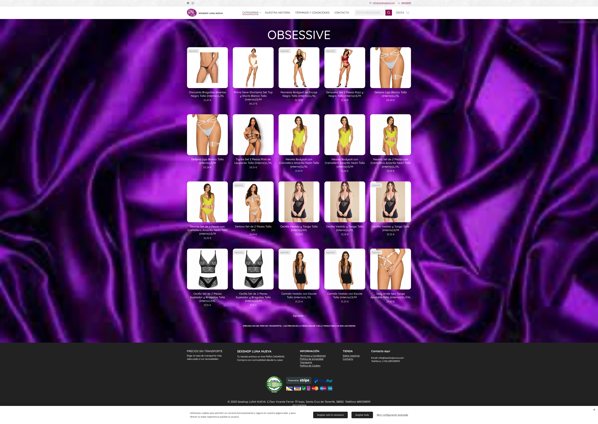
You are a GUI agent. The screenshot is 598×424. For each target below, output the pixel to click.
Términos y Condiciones (313, 355)
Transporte (306, 362)
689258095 (406, 3)
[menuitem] (252, 13)
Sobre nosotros (351, 355)
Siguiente (298, 315)
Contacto (348, 358)
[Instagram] (193, 3)
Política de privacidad (311, 358)
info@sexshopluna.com (384, 3)
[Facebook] (188, 3)
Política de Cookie (310, 365)
